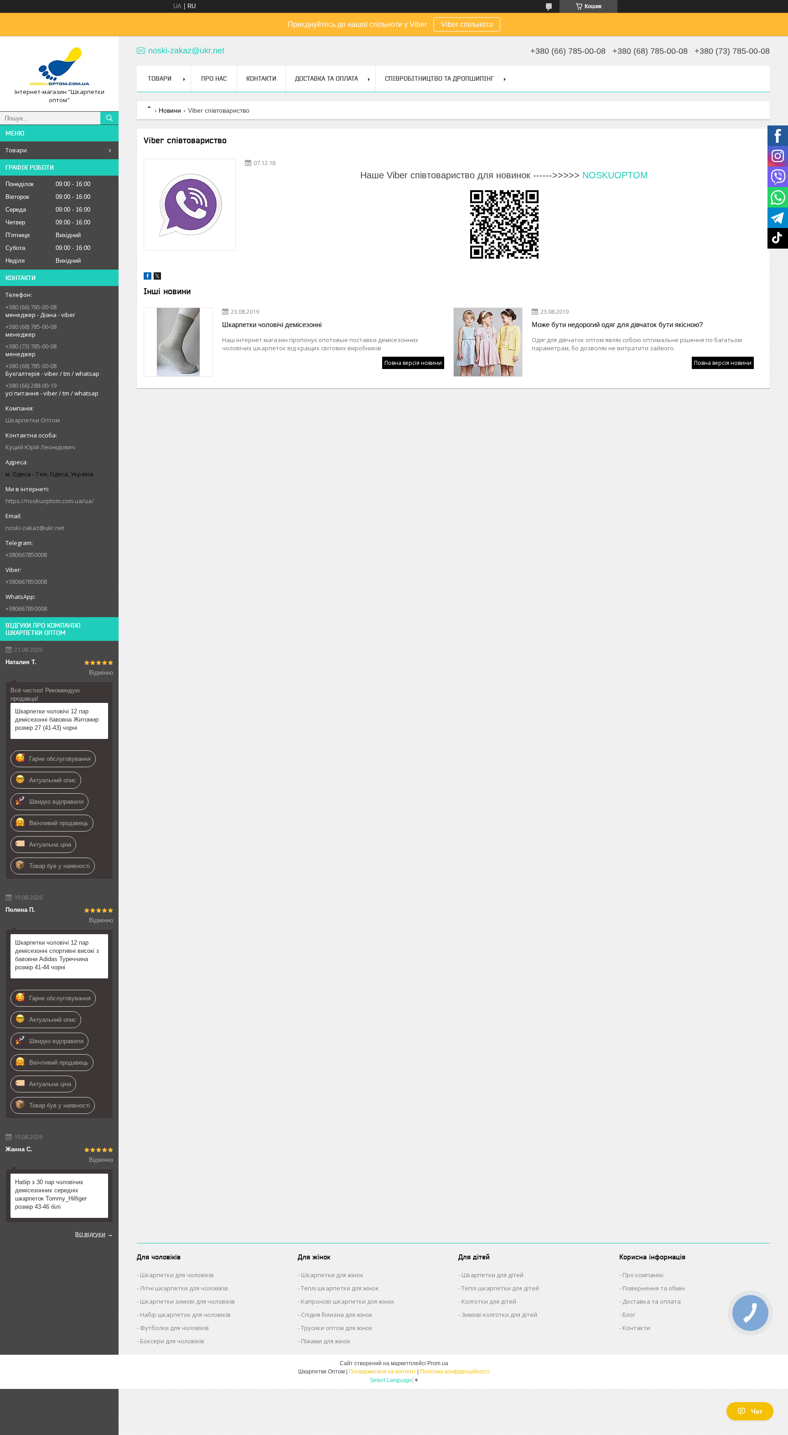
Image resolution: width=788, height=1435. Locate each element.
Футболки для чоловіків (174, 1328)
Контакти (261, 78)
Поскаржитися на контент (382, 1371)
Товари (16, 150)
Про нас (214, 78)
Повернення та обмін (653, 1288)
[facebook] (147, 277)
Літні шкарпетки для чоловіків (184, 1288)
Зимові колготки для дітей (499, 1314)
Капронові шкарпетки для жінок (347, 1301)
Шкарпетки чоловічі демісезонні (271, 324)
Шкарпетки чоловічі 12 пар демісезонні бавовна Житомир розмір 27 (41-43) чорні (56, 719)
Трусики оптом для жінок (337, 1328)
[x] (157, 277)
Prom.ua (437, 1363)
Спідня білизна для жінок (337, 1314)
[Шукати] (109, 118)
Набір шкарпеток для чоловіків (185, 1314)
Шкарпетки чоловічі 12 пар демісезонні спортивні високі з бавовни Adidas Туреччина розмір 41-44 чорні (57, 955)
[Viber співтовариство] (190, 205)
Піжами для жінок (326, 1341)
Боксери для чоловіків (172, 1341)
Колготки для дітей (488, 1301)
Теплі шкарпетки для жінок (340, 1288)
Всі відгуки (90, 1234)
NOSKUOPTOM (615, 175)
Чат (756, 1411)
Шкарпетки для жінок (332, 1275)
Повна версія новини (413, 363)
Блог (628, 1314)
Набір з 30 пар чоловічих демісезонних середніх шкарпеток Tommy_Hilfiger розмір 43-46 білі (51, 1194)
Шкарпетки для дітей (492, 1275)
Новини (170, 110)
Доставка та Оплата (326, 78)
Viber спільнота (467, 24)
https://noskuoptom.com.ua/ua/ (49, 501)
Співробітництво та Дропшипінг (439, 78)
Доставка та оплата (651, 1301)
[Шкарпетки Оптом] (59, 65)
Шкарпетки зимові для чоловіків (187, 1301)
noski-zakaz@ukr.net (34, 528)
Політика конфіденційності (455, 1371)
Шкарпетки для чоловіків (177, 1275)
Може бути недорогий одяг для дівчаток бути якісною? (617, 324)
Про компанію (643, 1275)
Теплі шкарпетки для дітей (500, 1288)
